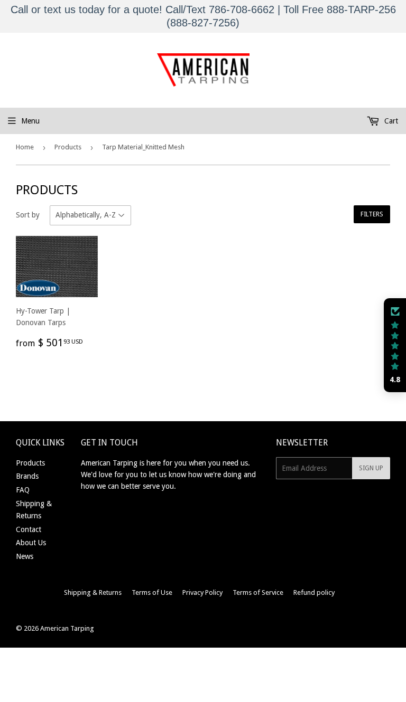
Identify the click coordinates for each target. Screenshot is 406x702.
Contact (28, 529)
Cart (390, 121)
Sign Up (371, 468)
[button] (395, 345)
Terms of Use (152, 592)
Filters (372, 214)
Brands (27, 476)
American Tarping (67, 628)
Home (25, 147)
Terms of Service (258, 592)
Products (67, 147)
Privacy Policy (202, 592)
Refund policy (314, 592)
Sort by (28, 215)
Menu (30, 121)
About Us (31, 542)
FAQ (23, 490)
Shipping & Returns (93, 592)
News (24, 556)
